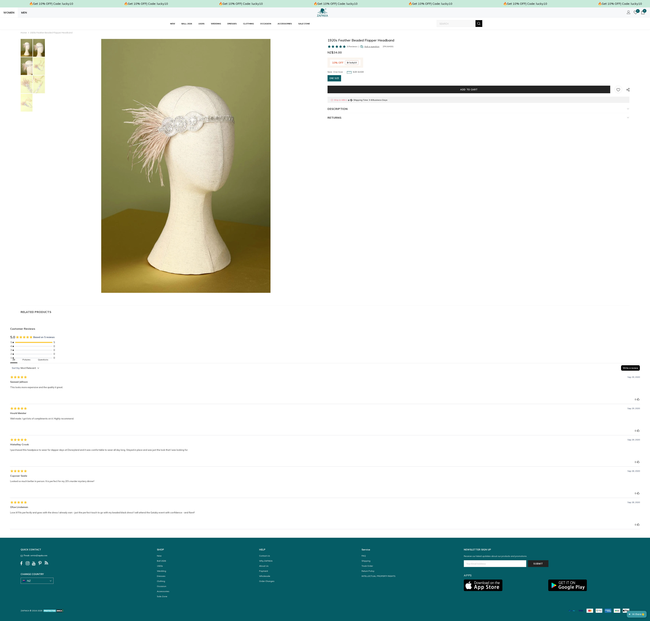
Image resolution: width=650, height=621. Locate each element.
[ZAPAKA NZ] (322, 12)
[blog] (46, 563)
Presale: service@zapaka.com (35, 555)
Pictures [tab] (26, 359)
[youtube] (34, 563)
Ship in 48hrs (340, 100)
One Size (334, 78)
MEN (24, 12)
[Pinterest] (40, 563)
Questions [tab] (43, 359)
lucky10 (353, 62)
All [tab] (14, 359)
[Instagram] (28, 563)
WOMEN (8, 12)
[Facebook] (21, 563)
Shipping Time (360, 100)
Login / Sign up (628, 13)
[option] (185, 166)
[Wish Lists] (618, 89)
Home (24, 32)
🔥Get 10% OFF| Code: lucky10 (51, 4)
